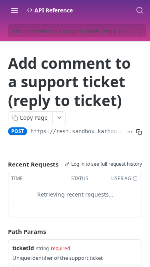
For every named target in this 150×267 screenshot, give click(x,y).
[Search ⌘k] (139, 10)
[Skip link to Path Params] (2, 231)
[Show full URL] (130, 132)
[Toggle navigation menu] (14, 10)
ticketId (23, 248)
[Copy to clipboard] (139, 132)
